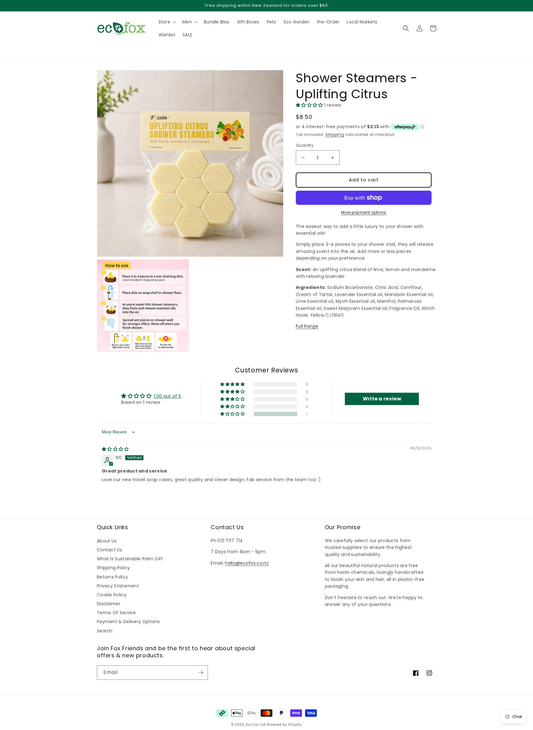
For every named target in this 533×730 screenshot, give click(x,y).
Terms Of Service (116, 613)
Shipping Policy (113, 568)
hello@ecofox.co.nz (246, 563)
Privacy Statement (118, 586)
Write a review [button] (382, 398)
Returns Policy (112, 577)
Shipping (334, 134)
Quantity (304, 145)
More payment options (363, 212)
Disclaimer (108, 604)
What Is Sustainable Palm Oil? (130, 559)
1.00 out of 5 (167, 396)
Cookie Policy (111, 595)
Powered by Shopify (284, 724)
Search (105, 631)
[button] (100, 48)
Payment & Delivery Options (128, 621)
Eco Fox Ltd (256, 724)
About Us (107, 541)
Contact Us (109, 550)
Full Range (307, 326)
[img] (115, 449)
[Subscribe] (201, 672)
